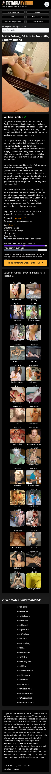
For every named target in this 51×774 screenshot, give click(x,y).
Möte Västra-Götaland (25, 702)
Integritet (7, 769)
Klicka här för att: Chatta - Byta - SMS (24, 263)
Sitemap (16, 769)
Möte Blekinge (22, 607)
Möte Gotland (22, 620)
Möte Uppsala (22, 679)
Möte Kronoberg (23, 643)
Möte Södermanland (25, 670)
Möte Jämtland (23, 629)
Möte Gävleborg (23, 616)
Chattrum (38, 12)
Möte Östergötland (24, 661)
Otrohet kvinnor (38, 22)
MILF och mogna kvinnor (13, 22)
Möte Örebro (22, 657)
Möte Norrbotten (23, 652)
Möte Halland (22, 625)
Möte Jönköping (23, 634)
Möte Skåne (21, 666)
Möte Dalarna (22, 611)
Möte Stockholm (23, 675)
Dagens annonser (13, 12)
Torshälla (13, 225)
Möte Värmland (23, 684)
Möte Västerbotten (24, 689)
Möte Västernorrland (25, 693)
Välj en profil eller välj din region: (14, 26)
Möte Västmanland (24, 698)
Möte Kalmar (22, 638)
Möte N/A (20, 648)
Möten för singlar (37, 17)
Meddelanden (13, 17)
